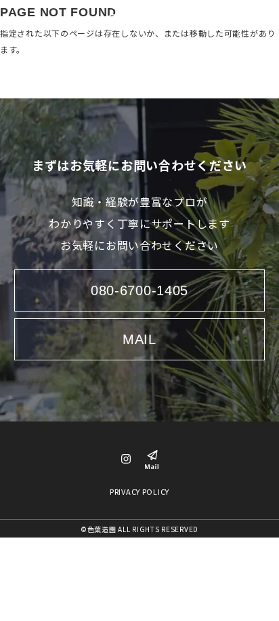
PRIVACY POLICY (139, 491)
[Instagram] (126, 459)
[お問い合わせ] (151, 458)
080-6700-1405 (139, 290)
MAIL (139, 339)
